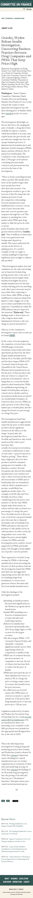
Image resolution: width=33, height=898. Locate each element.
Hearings (14, 878)
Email (8, 801)
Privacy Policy (13, 889)
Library (26, 882)
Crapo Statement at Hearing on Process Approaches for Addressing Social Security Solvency (15, 859)
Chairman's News (19, 18)
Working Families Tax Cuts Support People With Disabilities (14, 825)
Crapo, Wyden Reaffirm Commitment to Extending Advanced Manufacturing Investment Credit (14, 849)
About (7, 878)
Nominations (17, 882)
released (14, 755)
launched (9, 114)
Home (2, 18)
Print (3, 801)
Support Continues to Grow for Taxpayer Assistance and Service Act (15, 840)
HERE (12, 336)
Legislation (23, 878)
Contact (21, 889)
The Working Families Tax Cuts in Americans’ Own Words (16, 833)
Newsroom (7, 882)
